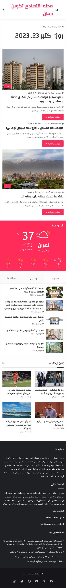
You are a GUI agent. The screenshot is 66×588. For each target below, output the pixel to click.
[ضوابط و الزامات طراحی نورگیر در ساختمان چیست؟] (54, 347)
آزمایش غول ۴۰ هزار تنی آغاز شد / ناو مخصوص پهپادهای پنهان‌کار (18, 425)
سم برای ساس (58, 493)
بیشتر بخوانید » (53, 116)
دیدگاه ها (11, 278)
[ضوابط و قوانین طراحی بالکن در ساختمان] (54, 334)
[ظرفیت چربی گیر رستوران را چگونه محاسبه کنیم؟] (54, 320)
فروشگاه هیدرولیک (11, 504)
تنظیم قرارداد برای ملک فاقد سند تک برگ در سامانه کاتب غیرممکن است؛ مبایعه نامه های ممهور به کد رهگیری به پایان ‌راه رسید (24, 305)
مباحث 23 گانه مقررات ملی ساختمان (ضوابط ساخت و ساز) (27, 290)
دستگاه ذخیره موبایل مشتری (34, 496)
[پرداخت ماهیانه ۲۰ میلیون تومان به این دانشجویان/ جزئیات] (49, 379)
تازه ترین (34, 278)
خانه (60, 26)
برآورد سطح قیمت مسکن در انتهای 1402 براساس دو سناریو (37, 99)
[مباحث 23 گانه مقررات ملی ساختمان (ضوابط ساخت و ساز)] (54, 292)
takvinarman (56, 93)
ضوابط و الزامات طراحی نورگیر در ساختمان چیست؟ (25, 345)
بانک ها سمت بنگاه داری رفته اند (42, 196)
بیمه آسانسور (19, 493)
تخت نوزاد (17, 496)
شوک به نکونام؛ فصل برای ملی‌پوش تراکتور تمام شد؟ (19, 392)
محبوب (55, 278)
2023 (54, 26)
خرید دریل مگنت (43, 493)
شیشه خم (31, 493)
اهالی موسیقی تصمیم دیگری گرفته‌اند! (50, 423)
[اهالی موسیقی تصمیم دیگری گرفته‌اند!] (49, 410)
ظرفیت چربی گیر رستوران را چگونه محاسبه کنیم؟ (24, 319)
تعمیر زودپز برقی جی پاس (31, 504)
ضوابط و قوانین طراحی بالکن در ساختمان (25, 330)
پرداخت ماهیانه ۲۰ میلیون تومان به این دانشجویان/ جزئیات (49, 392)
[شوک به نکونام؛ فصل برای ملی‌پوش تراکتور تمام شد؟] (16, 379)
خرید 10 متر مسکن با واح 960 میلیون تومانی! (35, 128)
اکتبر (48, 26)
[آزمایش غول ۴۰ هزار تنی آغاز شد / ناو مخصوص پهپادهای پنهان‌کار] (16, 410)
